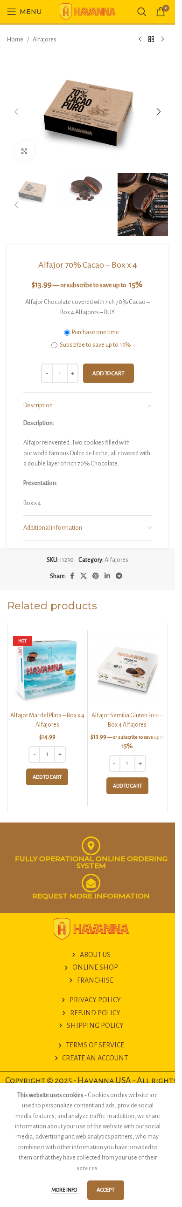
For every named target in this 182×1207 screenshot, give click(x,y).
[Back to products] (151, 39)
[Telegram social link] (119, 576)
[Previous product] (140, 39)
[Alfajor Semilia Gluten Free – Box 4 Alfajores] (127, 670)
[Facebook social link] (71, 576)
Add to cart (108, 374)
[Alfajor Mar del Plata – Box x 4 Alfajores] (47, 670)
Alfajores (44, 39)
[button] (16, 111)
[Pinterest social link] (96, 576)
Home (15, 39)
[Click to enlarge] (24, 151)
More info (64, 1190)
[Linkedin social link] (107, 576)
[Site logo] (88, 11)
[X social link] (83, 576)
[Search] (142, 11)
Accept (106, 1190)
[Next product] (162, 39)
